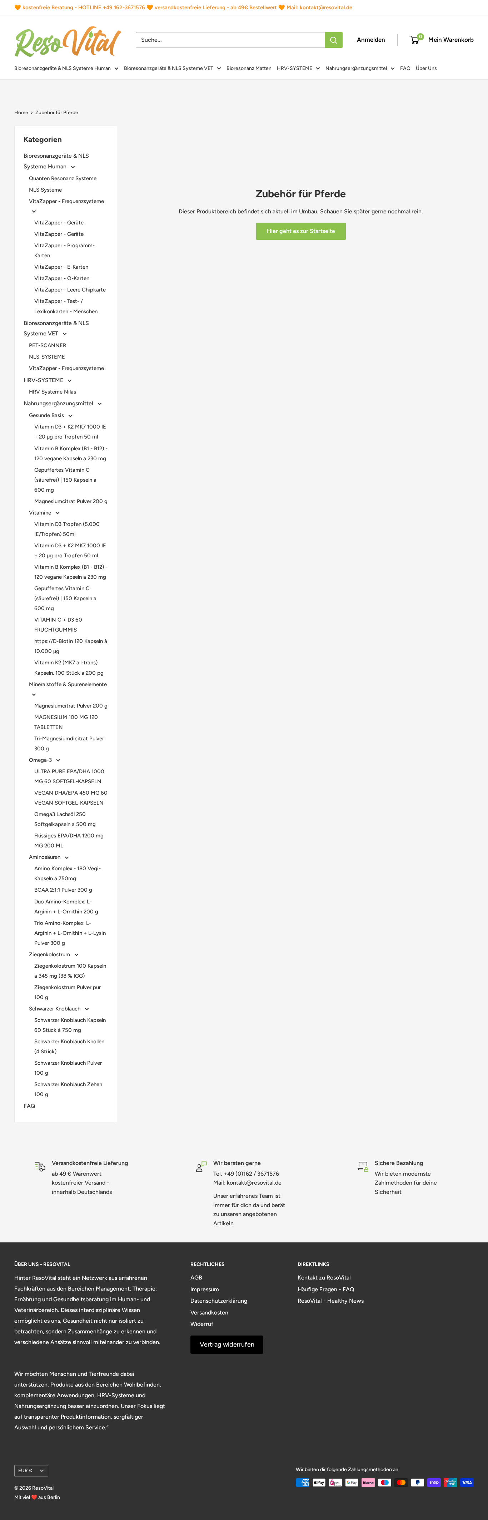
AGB (196, 1277)
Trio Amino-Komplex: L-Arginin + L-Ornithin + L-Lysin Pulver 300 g (70, 933)
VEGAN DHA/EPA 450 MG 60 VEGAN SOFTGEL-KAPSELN (71, 798)
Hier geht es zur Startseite (301, 231)
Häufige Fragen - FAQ (326, 1289)
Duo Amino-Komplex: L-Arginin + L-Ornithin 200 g (66, 906)
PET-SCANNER (47, 345)
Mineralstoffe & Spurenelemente (68, 684)
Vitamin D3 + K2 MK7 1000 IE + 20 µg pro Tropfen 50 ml (70, 432)
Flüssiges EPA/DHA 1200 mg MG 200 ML (69, 840)
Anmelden (371, 39)
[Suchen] (334, 40)
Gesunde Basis (47, 415)
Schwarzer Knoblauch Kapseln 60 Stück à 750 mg (70, 1025)
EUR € (25, 1470)
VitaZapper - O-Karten (61, 278)
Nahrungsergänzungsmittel (356, 68)
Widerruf (201, 1324)
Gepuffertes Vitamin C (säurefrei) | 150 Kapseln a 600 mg (65, 480)
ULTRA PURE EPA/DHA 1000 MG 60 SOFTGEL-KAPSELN (69, 776)
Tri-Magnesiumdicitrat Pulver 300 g (69, 743)
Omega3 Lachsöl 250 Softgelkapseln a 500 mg (65, 819)
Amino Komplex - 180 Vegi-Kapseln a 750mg (67, 873)
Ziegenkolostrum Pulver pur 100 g (67, 992)
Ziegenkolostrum (50, 954)
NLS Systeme (45, 190)
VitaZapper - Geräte (59, 222)
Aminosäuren (45, 857)
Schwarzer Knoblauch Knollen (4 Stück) (69, 1046)
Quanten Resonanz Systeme (62, 178)
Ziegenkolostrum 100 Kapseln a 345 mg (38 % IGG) (70, 971)
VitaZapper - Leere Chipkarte (70, 290)
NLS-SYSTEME (47, 357)
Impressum (204, 1289)
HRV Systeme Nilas (52, 392)
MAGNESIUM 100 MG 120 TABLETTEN (66, 722)
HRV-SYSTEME (294, 68)
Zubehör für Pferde (56, 113)
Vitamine (41, 513)
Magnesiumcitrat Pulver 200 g (71, 501)
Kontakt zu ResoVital (324, 1277)
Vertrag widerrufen (227, 1344)
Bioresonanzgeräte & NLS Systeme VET (168, 68)
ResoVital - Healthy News (331, 1300)
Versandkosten (209, 1312)
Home (21, 113)
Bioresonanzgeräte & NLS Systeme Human (62, 68)
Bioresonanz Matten (249, 68)
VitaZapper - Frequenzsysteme (66, 201)
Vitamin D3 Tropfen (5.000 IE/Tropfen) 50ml (67, 529)
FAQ (405, 68)
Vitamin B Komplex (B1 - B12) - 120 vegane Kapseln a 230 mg (71, 453)
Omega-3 (41, 760)
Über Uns (426, 68)
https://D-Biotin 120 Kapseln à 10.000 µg (70, 646)
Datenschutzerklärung (218, 1300)
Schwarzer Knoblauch (55, 1008)
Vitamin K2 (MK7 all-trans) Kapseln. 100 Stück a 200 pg (69, 667)
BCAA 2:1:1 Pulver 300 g (63, 890)
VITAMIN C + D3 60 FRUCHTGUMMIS (58, 625)
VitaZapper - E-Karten (61, 267)
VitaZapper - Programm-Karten (64, 250)
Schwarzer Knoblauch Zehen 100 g (68, 1089)
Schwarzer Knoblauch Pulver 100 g (68, 1068)
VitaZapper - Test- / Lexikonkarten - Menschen (66, 306)
